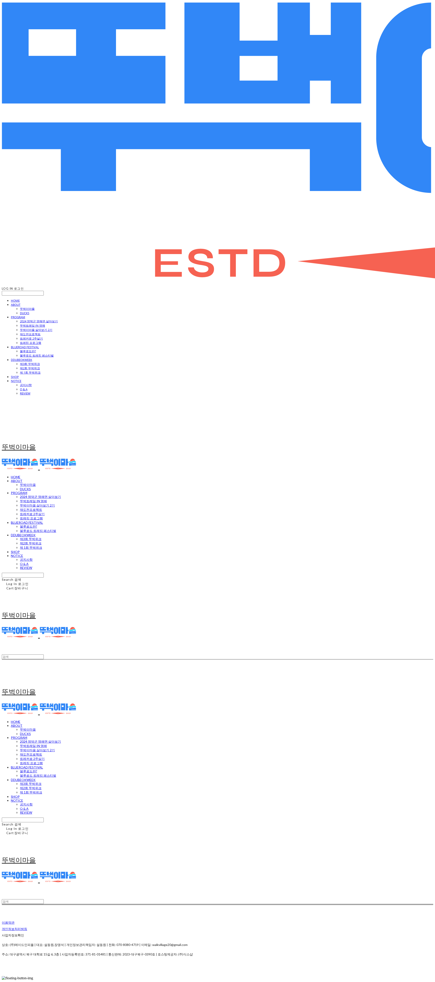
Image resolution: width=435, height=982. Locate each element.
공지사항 (26, 385)
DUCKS (24, 313)
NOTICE (16, 381)
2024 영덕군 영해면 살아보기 (39, 321)
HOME (15, 301)
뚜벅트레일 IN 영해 (32, 325)
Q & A (23, 389)
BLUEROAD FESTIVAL (25, 347)
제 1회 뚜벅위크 (30, 372)
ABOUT (15, 305)
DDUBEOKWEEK (21, 360)
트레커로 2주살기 (31, 338)
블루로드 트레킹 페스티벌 (37, 355)
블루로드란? (28, 351)
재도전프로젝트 (30, 334)
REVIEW (25, 393)
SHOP (15, 377)
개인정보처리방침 (14, 929)
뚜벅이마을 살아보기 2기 (36, 330)
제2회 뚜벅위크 (30, 368)
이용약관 (8, 922)
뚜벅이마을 (27, 309)
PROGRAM (18, 317)
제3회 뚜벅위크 (30, 364)
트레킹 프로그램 (30, 343)
